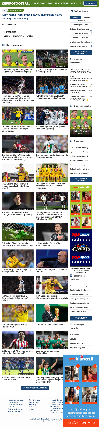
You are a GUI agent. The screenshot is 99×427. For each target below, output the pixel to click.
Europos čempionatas (58, 402)
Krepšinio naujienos (77, 348)
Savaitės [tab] (86, 17)
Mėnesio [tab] (81, 21)
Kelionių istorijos (76, 343)
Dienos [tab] (75, 17)
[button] (73, 3)
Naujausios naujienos (15, 400)
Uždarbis (73, 339)
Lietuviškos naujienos (15, 405)
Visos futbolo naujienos (35, 388)
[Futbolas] (4, 10)
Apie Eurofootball (43, 419)
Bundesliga (33, 405)
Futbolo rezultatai (14, 411)
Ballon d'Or (12, 407)
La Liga (31, 407)
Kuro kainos (74, 335)
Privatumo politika (56, 419)
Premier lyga (33, 402)
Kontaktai (33, 419)
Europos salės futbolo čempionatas (58, 405)
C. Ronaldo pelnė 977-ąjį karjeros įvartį (84, 33)
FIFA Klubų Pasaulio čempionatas (57, 409)
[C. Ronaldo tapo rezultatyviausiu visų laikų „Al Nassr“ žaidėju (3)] (81, 123)
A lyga (31, 409)
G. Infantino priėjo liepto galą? (81, 25)
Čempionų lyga (34, 400)
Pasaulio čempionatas (58, 400)
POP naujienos (13, 402)
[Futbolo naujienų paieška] (80, 3)
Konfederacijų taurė (57, 413)
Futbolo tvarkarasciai (15, 409)
